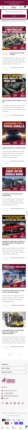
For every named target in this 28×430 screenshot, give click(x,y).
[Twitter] (22, 403)
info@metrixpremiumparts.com (11, 395)
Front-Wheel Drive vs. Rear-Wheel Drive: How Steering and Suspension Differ (13, 332)
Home (3, 20)
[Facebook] (2, 403)
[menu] (3, 7)
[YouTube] (18, 403)
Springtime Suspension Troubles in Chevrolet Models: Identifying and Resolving (13, 243)
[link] (8, 427)
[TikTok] (14, 403)
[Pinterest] (10, 403)
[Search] (6, 7)
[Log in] (21, 7)
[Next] (19, 354)
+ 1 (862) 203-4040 (8, 393)
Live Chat (6, 398)
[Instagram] (6, 403)
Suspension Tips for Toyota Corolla (13, 148)
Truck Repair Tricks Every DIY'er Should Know (12, 194)
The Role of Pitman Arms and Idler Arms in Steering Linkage (13, 291)
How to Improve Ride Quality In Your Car (14, 101)
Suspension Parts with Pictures (13, 53)
